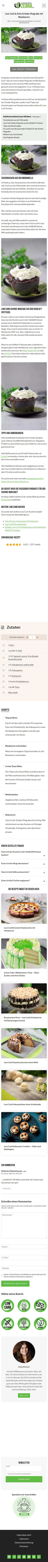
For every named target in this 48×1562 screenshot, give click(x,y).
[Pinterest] (34, 1557)
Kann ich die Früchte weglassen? (15, 880)
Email (8, 1466)
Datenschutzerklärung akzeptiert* (19, 1474)
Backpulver (17, 676)
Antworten (6, 1188)
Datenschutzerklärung (24, 1542)
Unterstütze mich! (24, 1535)
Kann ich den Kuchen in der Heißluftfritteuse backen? (21, 853)
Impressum (24, 1539)
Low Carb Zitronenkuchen (15, 524)
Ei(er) (12, 645)
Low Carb (38, 58)
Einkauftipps (6, 500)
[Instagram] (14, 1557)
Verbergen (36, 117)
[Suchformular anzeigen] (3, 5)
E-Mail (5, 1257)
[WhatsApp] (39, 1557)
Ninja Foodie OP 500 (31, 350)
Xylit (20, 651)
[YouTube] (24, 1557)
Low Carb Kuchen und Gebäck (22, 21)
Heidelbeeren (23, 681)
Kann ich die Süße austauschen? (15, 872)
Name (5, 1247)
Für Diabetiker (12, 58)
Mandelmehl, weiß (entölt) (23, 665)
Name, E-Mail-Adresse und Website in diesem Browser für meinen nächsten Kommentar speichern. (25, 1275)
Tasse (17, 687)
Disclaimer (24, 1546)
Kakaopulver (17, 670)
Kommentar (7, 1215)
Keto (31, 58)
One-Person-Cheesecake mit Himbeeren (21, 521)
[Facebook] (9, 1557)
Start (9, 21)
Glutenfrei (23, 58)
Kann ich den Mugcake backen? (15, 863)
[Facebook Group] (29, 1557)
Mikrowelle (13, 692)
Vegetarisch (19, 61)
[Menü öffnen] (44, 5)
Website (5, 1268)
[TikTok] (19, 1557)
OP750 (8, 353)
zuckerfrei (29, 61)
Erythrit (4, 456)
